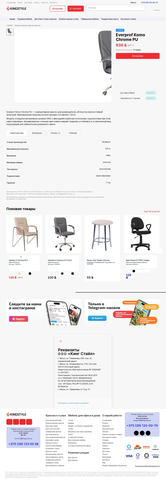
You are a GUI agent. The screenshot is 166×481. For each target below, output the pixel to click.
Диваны (71, 423)
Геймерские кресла (53, 432)
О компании (106, 420)
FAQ (103, 463)
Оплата (105, 423)
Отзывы (105, 440)
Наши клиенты (107, 443)
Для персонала (52, 426)
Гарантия (105, 448)
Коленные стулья (52, 448)
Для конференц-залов (54, 457)
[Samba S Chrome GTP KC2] (63, 234)
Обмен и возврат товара (112, 434)
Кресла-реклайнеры (54, 446)
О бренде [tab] (73, 133)
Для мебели (73, 460)
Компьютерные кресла (55, 423)
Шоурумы (57, 8)
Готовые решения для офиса (79, 446)
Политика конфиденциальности (147, 466)
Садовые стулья (52, 463)
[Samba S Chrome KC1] (24, 234)
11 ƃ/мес (137, 50)
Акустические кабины (76, 440)
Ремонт (105, 446)
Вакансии (106, 426)
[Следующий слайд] (159, 251)
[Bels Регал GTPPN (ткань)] (141, 234)
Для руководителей (53, 420)
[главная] (16, 8)
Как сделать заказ (109, 437)
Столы (70, 420)
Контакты (106, 460)
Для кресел (72, 457)
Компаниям (106, 457)
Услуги (105, 454)
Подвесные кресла (53, 460)
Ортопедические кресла (55, 437)
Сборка (105, 432)
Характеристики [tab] (16, 133)
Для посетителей (53, 429)
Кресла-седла (51, 451)
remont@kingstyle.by (23, 438)
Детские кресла (52, 434)
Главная (9, 25)
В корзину (137, 56)
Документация (108, 429)
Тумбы (70, 429)
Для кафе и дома (52, 440)
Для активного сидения (55, 465)
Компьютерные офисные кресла (27, 25)
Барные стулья (51, 443)
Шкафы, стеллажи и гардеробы (80, 426)
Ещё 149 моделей (152, 211)
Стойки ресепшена (75, 437)
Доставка (106, 451)
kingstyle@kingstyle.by (142, 420)
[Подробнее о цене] (136, 45)
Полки (70, 434)
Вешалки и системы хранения (79, 432)
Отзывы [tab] (55, 133)
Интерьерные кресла (54, 454)
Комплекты (72, 443)
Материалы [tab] (37, 133)
